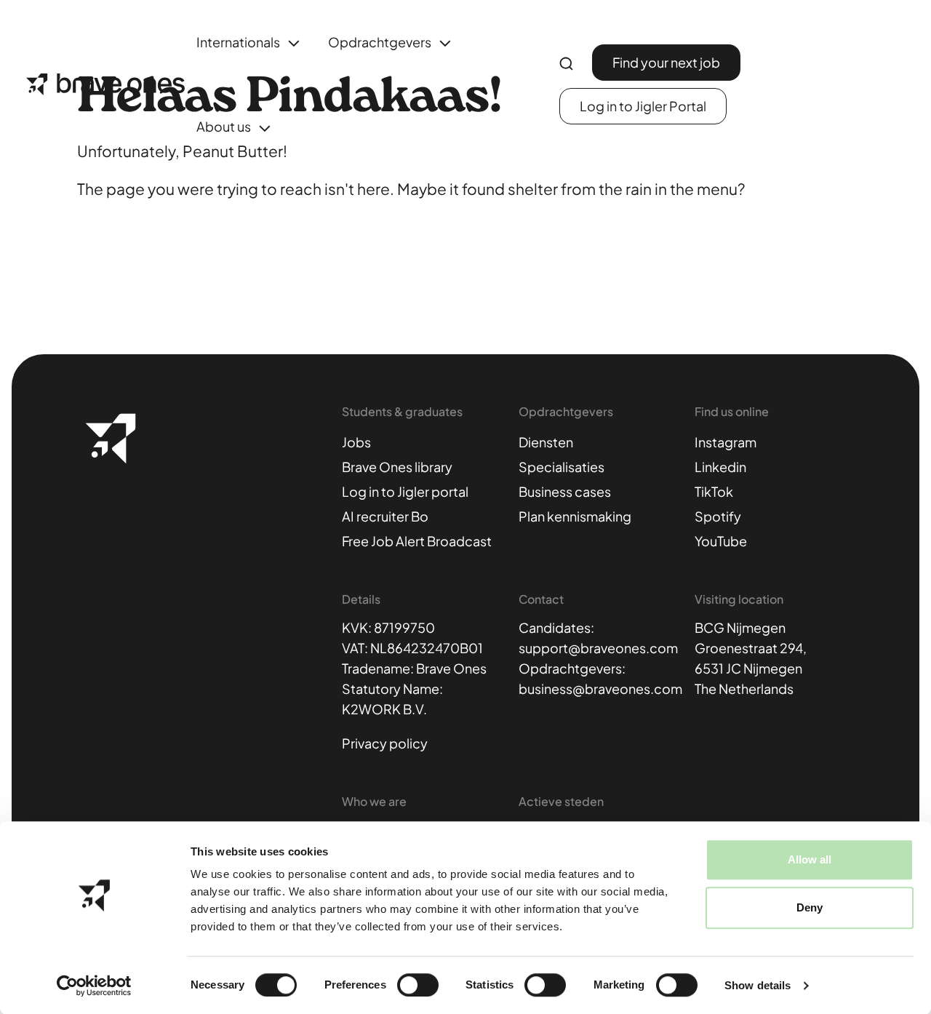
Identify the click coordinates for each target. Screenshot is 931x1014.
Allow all (810, 859)
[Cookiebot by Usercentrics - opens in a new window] (94, 986)
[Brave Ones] (105, 84)
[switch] (418, 985)
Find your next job (666, 62)
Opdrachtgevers (379, 41)
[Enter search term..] (566, 64)
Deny (809, 907)
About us (223, 126)
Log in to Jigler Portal (643, 105)
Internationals (238, 41)
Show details (757, 985)
